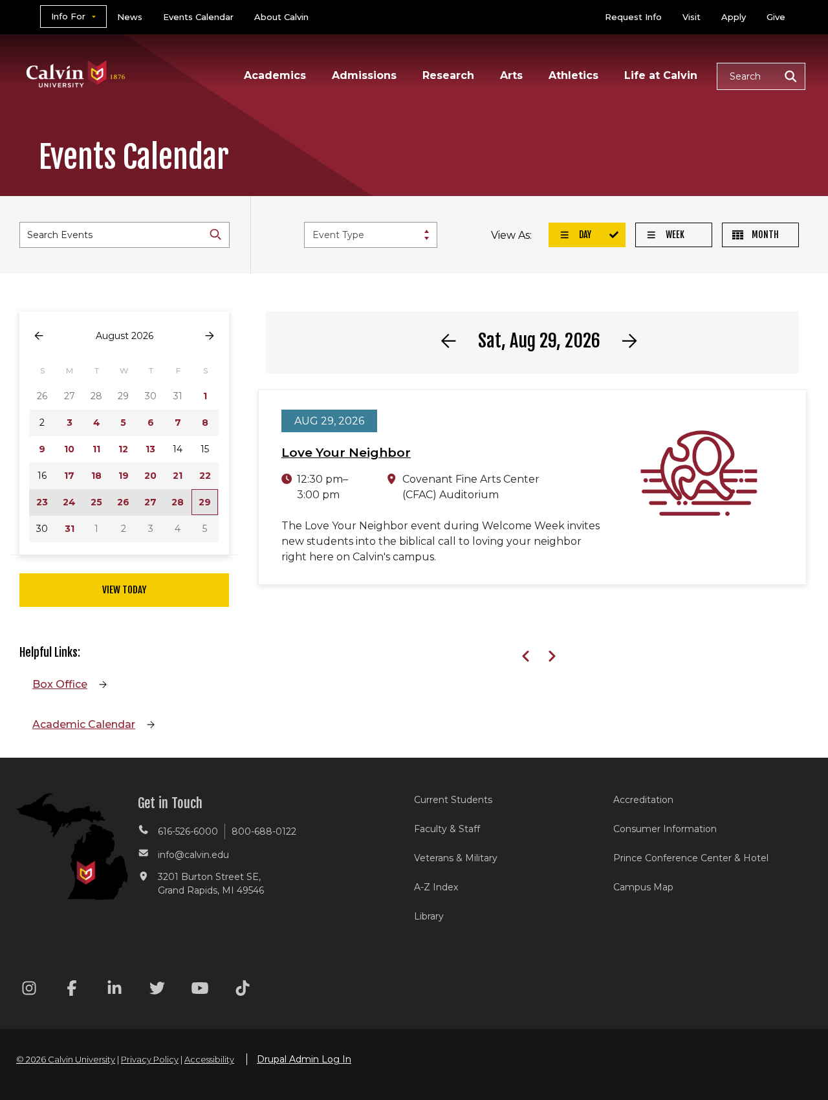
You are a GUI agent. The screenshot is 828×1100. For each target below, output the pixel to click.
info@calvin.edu (193, 855)
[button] (761, 76)
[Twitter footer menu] (157, 990)
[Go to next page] (209, 336)
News (129, 17)
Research (448, 75)
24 (69, 502)
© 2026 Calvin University (65, 1059)
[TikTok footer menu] (242, 990)
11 (96, 449)
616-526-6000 (188, 831)
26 (123, 502)
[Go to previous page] (39, 336)
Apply (733, 17)
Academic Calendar (83, 724)
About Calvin (281, 17)
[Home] (76, 57)
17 (69, 475)
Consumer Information (665, 829)
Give (776, 17)
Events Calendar (198, 17)
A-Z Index (436, 887)
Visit (691, 17)
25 (96, 502)
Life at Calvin (660, 75)
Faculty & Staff (447, 829)
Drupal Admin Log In (304, 1059)
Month (764, 234)
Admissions (364, 75)
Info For (68, 16)
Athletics (573, 75)
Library (429, 916)
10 (69, 449)
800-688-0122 (264, 831)
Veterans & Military (455, 858)
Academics (275, 75)
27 (150, 502)
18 (96, 475)
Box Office (59, 684)
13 (150, 449)
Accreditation (643, 800)
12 (123, 449)
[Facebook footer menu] (72, 990)
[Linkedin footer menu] (114, 990)
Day (584, 234)
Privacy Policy (150, 1059)
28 (177, 502)
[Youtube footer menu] (200, 990)
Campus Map (643, 887)
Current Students (453, 800)
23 (42, 502)
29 (205, 502)
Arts (511, 75)
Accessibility (209, 1059)
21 (177, 475)
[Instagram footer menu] (29, 990)
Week (674, 234)
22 (205, 475)
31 (69, 528)
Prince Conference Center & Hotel (690, 858)
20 (150, 475)
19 (123, 475)
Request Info (633, 17)
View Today (124, 590)
